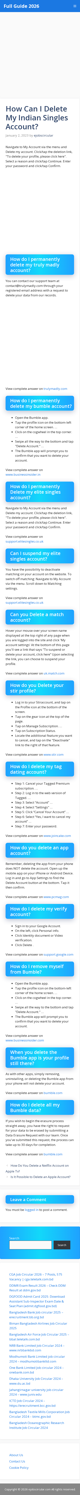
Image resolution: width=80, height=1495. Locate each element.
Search (14, 1238)
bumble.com (53, 1093)
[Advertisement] (40, 53)
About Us (16, 1455)
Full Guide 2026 (21, 6)
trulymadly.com (55, 388)
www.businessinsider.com (25, 1040)
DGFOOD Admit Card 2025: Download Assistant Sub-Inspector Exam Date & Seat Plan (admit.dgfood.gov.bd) (37, 1301)
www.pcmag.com (56, 897)
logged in (32, 1210)
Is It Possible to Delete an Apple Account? (41, 1177)
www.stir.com (53, 754)
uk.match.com (54, 673)
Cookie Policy (19, 1467)
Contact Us (17, 1461)
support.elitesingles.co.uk (24, 541)
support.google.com (58, 954)
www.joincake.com (57, 836)
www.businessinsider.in (23, 474)
